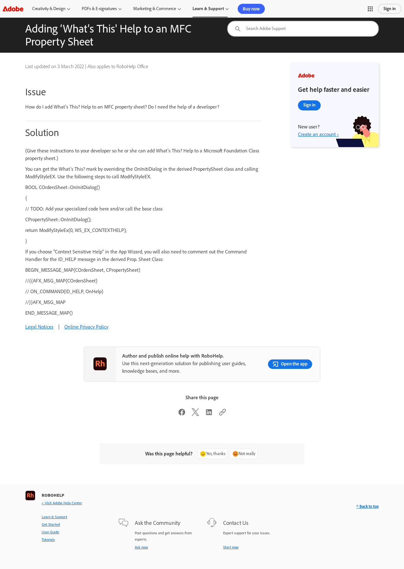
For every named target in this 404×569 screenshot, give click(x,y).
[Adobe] (13, 8)
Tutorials (48, 539)
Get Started (51, 524)
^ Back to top (367, 506)
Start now (231, 547)
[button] (370, 9)
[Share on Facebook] (182, 414)
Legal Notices (39, 327)
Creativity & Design (48, 8)
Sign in (389, 8)
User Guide (50, 532)
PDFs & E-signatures (99, 8)
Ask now (141, 547)
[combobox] (303, 29)
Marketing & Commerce (154, 8)
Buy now (251, 9)
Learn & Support (208, 8)
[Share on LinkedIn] (209, 414)
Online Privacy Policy (86, 327)
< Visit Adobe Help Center (62, 503)
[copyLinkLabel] (222, 414)
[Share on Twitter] (195, 414)
